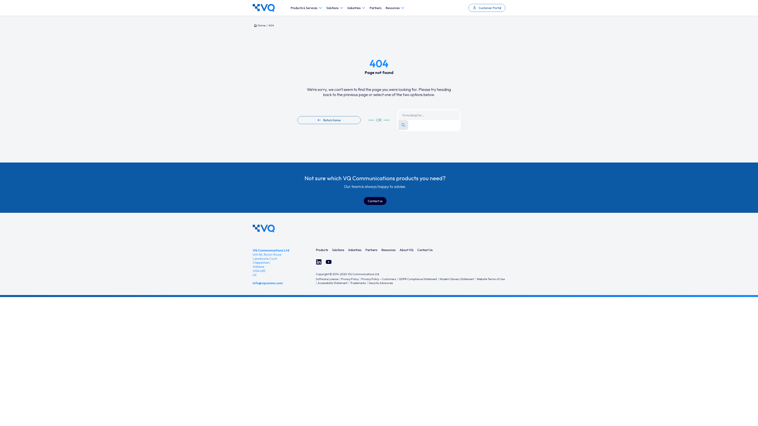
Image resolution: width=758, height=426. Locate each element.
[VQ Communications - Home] (264, 229)
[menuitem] (322, 249)
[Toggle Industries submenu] (364, 8)
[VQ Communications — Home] (264, 8)
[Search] (403, 125)
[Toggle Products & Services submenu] (320, 8)
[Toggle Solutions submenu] (341, 8)
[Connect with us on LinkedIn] (319, 262)
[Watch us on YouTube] (329, 262)
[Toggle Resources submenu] (403, 8)
